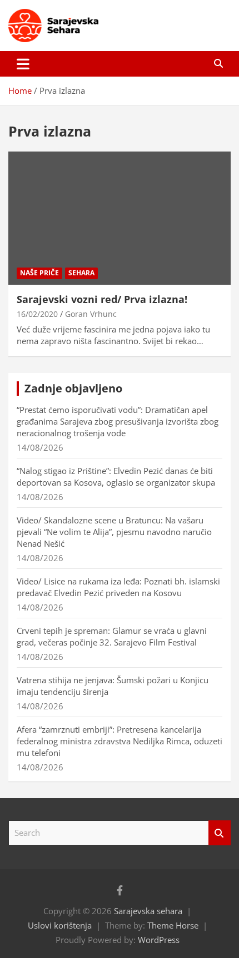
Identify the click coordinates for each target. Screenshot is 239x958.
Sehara (81, 273)
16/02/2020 (37, 314)
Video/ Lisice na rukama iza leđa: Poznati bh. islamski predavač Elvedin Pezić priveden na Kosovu (118, 587)
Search (219, 832)
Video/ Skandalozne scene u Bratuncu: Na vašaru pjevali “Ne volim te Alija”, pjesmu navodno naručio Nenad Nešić (114, 532)
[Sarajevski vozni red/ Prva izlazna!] (119, 218)
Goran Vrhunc (91, 314)
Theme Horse (172, 925)
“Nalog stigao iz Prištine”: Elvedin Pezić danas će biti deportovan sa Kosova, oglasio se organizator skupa (116, 476)
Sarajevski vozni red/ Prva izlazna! (102, 299)
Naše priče (39, 273)
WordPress (159, 939)
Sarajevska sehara (148, 910)
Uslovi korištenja (60, 925)
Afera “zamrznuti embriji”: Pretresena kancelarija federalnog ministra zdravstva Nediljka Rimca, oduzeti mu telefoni (119, 741)
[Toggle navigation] (23, 64)
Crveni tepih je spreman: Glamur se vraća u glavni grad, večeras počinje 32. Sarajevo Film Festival (112, 636)
